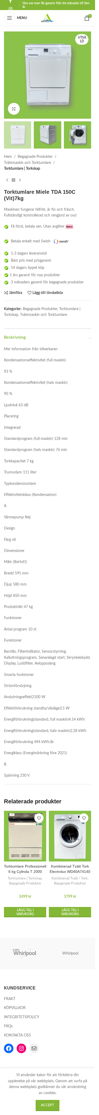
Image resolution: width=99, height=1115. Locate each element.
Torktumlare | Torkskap (22, 169)
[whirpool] (25, 953)
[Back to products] (13, 180)
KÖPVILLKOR (15, 1008)
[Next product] (20, 180)
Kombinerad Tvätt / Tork (69, 878)
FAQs (8, 1026)
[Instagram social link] (10, 9)
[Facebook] (8, 1048)
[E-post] (34, 1048)
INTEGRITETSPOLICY (21, 1017)
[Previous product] (7, 180)
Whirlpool (70, 953)
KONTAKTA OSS (17, 1035)
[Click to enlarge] (14, 109)
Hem (8, 157)
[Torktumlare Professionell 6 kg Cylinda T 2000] (25, 836)
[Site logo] (47, 18)
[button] (25, 912)
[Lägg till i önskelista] (39, 818)
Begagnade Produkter (35, 157)
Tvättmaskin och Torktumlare (27, 163)
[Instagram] (21, 1048)
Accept (47, 1105)
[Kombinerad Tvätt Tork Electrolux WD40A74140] (70, 836)
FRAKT (9, 999)
